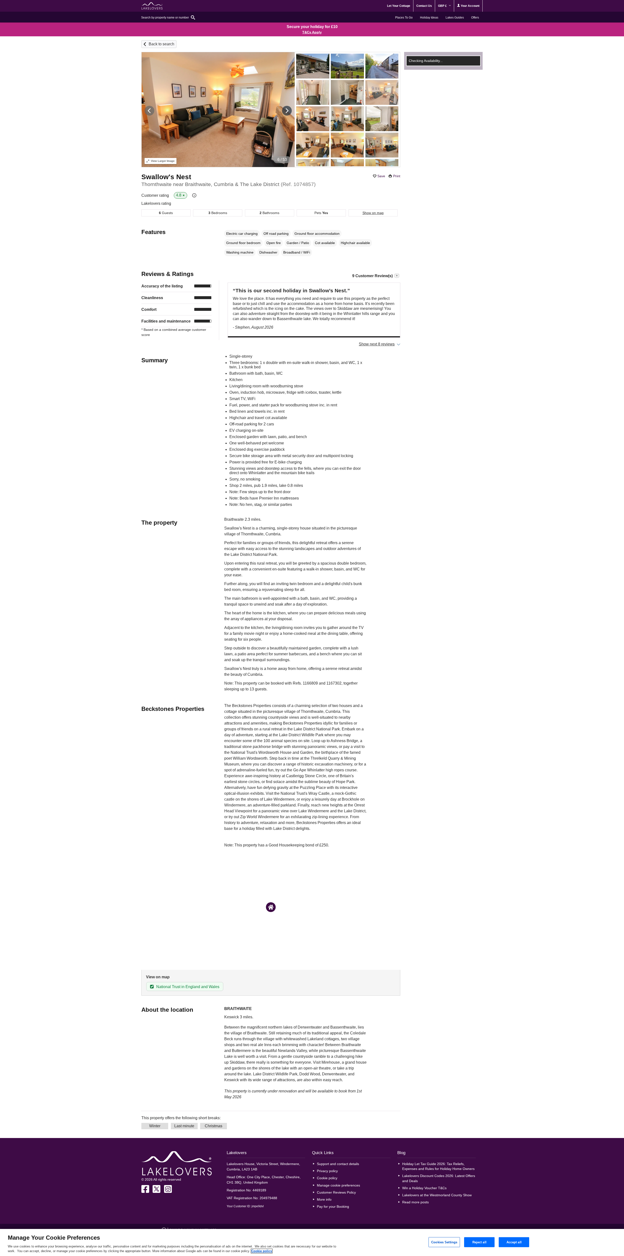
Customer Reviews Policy (336, 1192)
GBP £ (443, 6)
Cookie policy (327, 1178)
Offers (475, 17)
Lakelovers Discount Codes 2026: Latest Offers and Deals (438, 1178)
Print (396, 176)
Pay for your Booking (333, 1206)
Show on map (373, 213)
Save (381, 176)
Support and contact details (338, 1164)
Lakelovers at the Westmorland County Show (437, 1195)
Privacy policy (327, 1171)
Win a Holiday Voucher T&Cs (424, 1188)
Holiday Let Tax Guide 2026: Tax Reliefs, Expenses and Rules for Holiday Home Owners (438, 1166)
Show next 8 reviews (377, 344)
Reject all (479, 1242)
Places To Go (404, 17)
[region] (312, 1242)
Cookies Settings (444, 1242)
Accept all (514, 1242)
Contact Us (424, 6)
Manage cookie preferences (338, 1185)
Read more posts (415, 1202)
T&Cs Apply (312, 32)
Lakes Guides (455, 17)
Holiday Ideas (429, 17)
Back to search (161, 44)
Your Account (469, 6)
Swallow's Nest (166, 177)
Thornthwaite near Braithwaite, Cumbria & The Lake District (228, 184)
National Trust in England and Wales (187, 987)
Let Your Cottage (398, 6)
